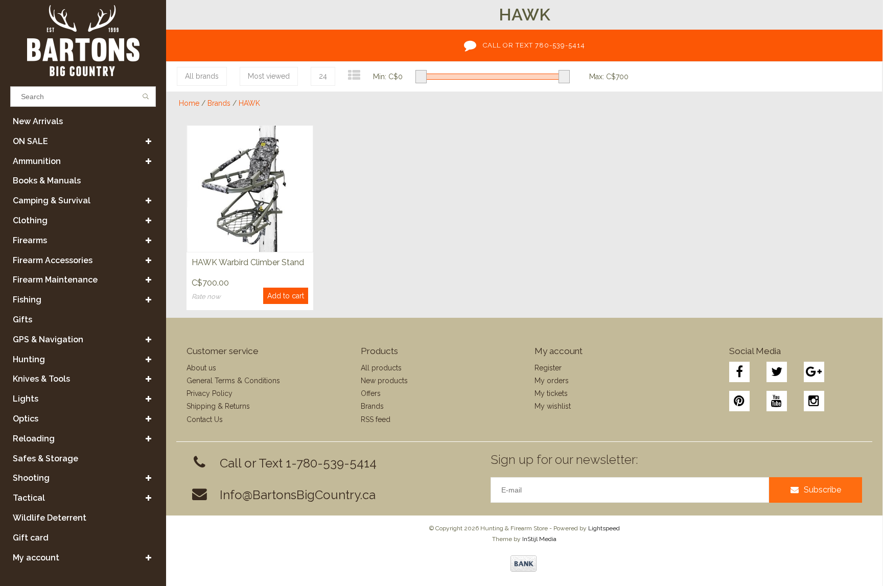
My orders (552, 381)
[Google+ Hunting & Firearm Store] (814, 372)
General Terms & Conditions (233, 381)
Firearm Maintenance (55, 280)
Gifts (22, 319)
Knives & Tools (41, 379)
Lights (25, 399)
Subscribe (822, 490)
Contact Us (205, 419)
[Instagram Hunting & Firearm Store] (814, 401)
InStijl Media (539, 539)
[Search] (146, 96)
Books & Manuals (47, 180)
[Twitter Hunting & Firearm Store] (776, 372)
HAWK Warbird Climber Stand (248, 262)
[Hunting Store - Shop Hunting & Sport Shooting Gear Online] (83, 40)
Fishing (27, 299)
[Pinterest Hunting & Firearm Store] (739, 401)
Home (189, 103)
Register (548, 368)
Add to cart (285, 296)
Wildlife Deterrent (49, 518)
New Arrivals (38, 121)
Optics (25, 419)
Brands (218, 103)
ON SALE (30, 141)
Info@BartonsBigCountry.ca (298, 494)
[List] (354, 75)
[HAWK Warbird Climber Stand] (250, 188)
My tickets (551, 393)
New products (384, 381)
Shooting (31, 478)
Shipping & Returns (218, 406)
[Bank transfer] (523, 563)
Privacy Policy (210, 393)
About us (201, 368)
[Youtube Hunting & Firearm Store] (776, 401)
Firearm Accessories (52, 260)
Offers (371, 393)
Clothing (30, 220)
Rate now (206, 296)
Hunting (29, 359)
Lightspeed (604, 528)
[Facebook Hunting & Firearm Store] (739, 372)
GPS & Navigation (48, 339)
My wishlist (553, 406)
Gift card (31, 538)
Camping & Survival (51, 200)
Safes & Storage (45, 458)
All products (381, 368)
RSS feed (375, 419)
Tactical (29, 498)
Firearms (30, 240)
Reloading (34, 438)
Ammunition (37, 161)
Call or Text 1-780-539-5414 (298, 463)
